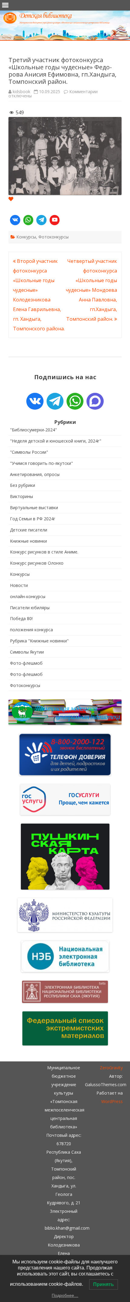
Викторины (21, 496)
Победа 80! (21, 618)
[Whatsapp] (28, 220)
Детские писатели (28, 530)
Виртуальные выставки (34, 507)
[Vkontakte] (15, 220)
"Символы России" (29, 452)
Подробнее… (65, 1295)
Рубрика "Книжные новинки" (39, 641)
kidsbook (21, 91)
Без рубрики (22, 485)
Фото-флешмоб (26, 663)
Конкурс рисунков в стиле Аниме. (44, 552)
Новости (19, 585)
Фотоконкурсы (53, 237)
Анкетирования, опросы (35, 474)
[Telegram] (41, 220)
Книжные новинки (28, 541)
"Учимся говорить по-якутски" (41, 463)
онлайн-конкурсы (27, 596)
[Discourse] (95, 401)
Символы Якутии (27, 652)
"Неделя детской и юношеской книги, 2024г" (55, 441)
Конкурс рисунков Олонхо (36, 563)
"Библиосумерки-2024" (33, 430)
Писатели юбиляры (30, 607)
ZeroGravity (111, 1067)
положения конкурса (31, 629)
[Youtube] (54, 220)
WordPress (112, 1101)
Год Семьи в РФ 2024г (32, 519)
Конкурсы (26, 237)
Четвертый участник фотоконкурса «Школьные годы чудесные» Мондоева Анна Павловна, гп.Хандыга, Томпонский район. (91, 290)
